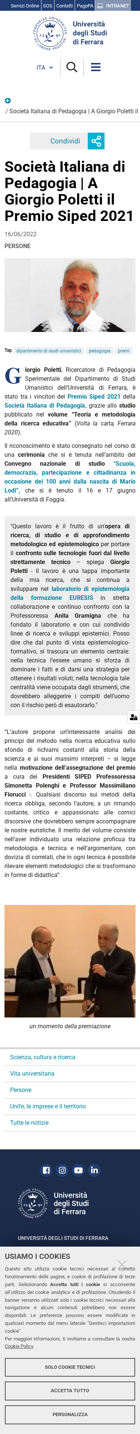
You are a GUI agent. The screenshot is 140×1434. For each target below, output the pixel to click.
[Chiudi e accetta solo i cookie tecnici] (122, 1264)
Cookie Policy (19, 1346)
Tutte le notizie (29, 1122)
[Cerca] (71, 67)
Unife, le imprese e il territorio (48, 1106)
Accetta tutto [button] (70, 1390)
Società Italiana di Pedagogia (44, 405)
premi (124, 351)
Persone (8, 102)
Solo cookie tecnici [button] (70, 1367)
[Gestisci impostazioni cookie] (133, 717)
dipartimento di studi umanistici (48, 351)
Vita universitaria (32, 1073)
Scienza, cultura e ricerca (42, 1057)
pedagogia (100, 351)
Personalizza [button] (70, 1414)
